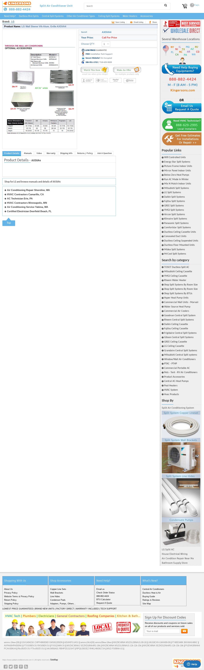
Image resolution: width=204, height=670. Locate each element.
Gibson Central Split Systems (178, 337)
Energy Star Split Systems (177, 162)
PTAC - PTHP (170, 363)
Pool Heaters (170, 385)
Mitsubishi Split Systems (176, 188)
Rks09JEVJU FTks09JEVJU (31, 648)
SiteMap (54, 660)
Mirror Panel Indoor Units (177, 170)
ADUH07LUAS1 (71, 642)
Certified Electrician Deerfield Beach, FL (29, 211)
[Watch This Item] (94, 75)
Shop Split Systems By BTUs (178, 293)
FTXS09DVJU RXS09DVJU (36, 645)
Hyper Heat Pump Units (176, 298)
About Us (8, 589)
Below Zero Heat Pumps (176, 175)
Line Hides (55, 596)
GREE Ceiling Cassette (175, 342)
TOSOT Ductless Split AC (176, 267)
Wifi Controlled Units (175, 157)
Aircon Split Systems (174, 214)
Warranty (51, 153)
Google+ (16, 667)
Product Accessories (174, 377)
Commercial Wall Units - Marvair (181, 302)
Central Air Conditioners (153, 589)
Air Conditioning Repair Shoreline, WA (28, 190)
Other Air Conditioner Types (81, 16)
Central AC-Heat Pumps (176, 381)
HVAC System (171, 390)
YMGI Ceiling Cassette (175, 276)
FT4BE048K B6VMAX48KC (185, 642)
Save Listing (120, 22)
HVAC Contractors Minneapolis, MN (27, 202)
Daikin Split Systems (174, 197)
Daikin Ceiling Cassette (176, 324)
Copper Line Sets (58, 589)
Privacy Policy (11, 593)
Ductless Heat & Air (151, 593)
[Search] (166, 5)
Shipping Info (66, 153)
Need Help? (10, 16)
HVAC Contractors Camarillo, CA (25, 194)
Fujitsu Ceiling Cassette (176, 328)
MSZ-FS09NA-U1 (115, 648)
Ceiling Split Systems (109, 16)
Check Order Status (105, 592)
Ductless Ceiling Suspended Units (181, 241)
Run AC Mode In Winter (176, 179)
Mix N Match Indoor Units (177, 183)
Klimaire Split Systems (175, 219)
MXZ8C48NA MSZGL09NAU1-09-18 (129, 642)
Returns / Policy (85, 153)
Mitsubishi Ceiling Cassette (178, 271)
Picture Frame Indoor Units (178, 166)
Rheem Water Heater (175, 280)
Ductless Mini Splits (29, 16)
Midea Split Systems (174, 249)
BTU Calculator (103, 599)
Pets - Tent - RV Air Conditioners (180, 372)
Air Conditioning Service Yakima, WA (27, 207)
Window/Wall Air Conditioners (180, 359)
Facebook (5, 667)
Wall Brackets (56, 593)
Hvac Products (171, 394)
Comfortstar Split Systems (177, 227)
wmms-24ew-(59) (12, 642)
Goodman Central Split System (180, 315)
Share (154, 22)
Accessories (146, 16)
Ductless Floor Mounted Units (179, 245)
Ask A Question (104, 153)
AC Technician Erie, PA (20, 198)
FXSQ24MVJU (58, 645)
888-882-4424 (102, 596)
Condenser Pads (58, 600)
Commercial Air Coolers (176, 311)
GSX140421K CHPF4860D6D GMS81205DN (41, 642)
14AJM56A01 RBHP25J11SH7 (60, 648)
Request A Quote (104, 603)
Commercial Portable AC (177, 368)
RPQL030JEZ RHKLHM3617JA (90, 648)
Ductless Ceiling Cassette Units (180, 232)
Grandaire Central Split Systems (180, 350)
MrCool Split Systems (175, 254)
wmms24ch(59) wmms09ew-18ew (95, 642)
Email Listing (138, 22)
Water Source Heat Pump (177, 307)
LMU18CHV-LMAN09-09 (159, 642)
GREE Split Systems (174, 205)
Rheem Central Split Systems (179, 320)
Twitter (11, 667)
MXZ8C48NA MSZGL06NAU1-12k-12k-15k (121, 645)
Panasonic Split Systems (176, 223)
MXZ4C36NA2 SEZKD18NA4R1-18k (83, 645)
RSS (26, 667)
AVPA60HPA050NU (13, 645)
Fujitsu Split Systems (174, 201)
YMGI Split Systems (174, 210)
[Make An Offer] (126, 75)
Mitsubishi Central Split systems (180, 355)
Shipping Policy (11, 603)
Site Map (146, 603)
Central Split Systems (53, 16)
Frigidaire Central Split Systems (180, 333)
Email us (100, 589)
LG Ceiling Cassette (174, 346)
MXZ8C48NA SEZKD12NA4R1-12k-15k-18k (163, 645)
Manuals (28, 153)
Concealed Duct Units (175, 236)
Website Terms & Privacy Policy (19, 596)
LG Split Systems (172, 192)
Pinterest (21, 667)
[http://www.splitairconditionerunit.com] (181, 478)
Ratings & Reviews (151, 600)
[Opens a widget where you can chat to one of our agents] (192, 664)
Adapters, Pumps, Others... (63, 603)
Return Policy (10, 600)
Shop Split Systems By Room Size (181, 285)
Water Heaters (130, 16)
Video (39, 153)
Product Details (11, 153)
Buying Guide (148, 596)
